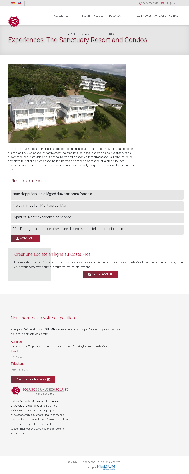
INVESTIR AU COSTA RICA (92, 19)
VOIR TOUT (27, 238)
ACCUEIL (58, 15)
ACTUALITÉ (160, 15)
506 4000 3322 (150, 3)
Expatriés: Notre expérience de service (41, 217)
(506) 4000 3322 (20, 369)
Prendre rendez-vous (31, 379)
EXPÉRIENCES (144, 15)
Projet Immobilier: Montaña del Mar (39, 205)
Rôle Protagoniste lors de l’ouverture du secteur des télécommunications (67, 229)
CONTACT (174, 15)
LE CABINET (70, 19)
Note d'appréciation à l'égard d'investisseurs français (52, 194)
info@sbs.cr (171, 3)
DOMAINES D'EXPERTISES (116, 19)
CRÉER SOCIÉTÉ (102, 274)
